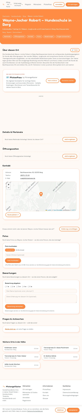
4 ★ (25, 287)
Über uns (46, 395)
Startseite (6, 16)
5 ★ (31, 287)
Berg (24, 16)
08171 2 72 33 (24, 175)
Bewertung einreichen (15, 306)
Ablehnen (60, 410)
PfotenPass (48, 4)
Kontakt (30, 36)
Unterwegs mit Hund (18, 4)
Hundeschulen (16, 16)
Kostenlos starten (68, 80)
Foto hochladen (12, 261)
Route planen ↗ (13, 215)
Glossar (45, 398)
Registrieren (27, 400)
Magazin (28, 4)
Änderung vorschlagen (69, 229)
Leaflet (49, 210)
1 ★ (8, 287)
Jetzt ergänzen (69, 139)
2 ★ (13, 287)
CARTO (73, 210)
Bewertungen (49, 36)
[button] (41, 194)
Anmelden (58, 4)
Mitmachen (37, 4)
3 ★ (19, 287)
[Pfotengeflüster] (3, 4)
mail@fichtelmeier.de (27, 178)
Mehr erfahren (52, 80)
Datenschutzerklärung (70, 392)
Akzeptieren (73, 410)
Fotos (39, 36)
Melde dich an (10, 329)
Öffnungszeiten (19, 36)
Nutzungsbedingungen (70, 395)
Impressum (67, 389)
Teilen (75, 50)
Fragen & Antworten (63, 36)
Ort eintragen (27, 389)
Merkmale (7, 36)
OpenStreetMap (58, 210)
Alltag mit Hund (8, 4)
